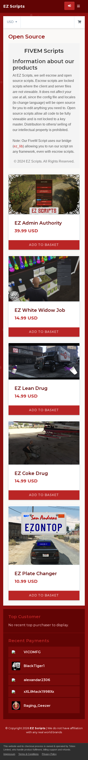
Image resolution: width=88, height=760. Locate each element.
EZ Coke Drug (31, 473)
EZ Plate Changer (36, 573)
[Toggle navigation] (78, 6)
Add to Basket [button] (44, 245)
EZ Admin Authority (38, 223)
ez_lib (18, 146)
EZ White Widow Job (40, 310)
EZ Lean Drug (31, 388)
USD (11, 22)
